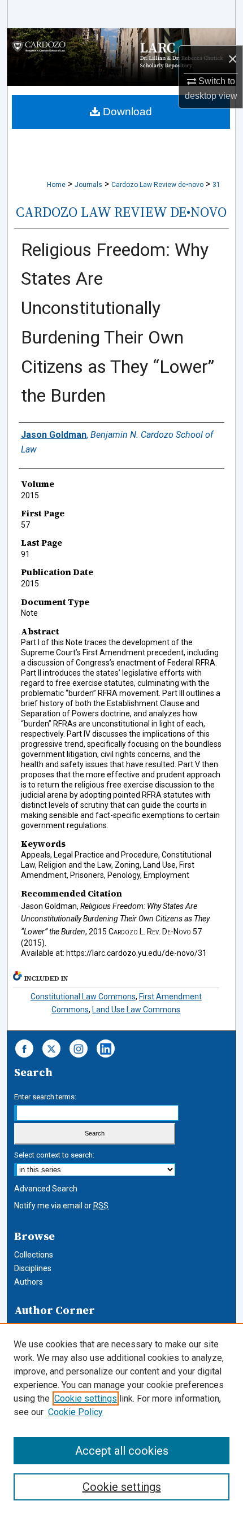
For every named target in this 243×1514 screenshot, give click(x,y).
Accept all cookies (121, 1451)
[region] (121, 1418)
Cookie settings (85, 1398)
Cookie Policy (75, 1412)
